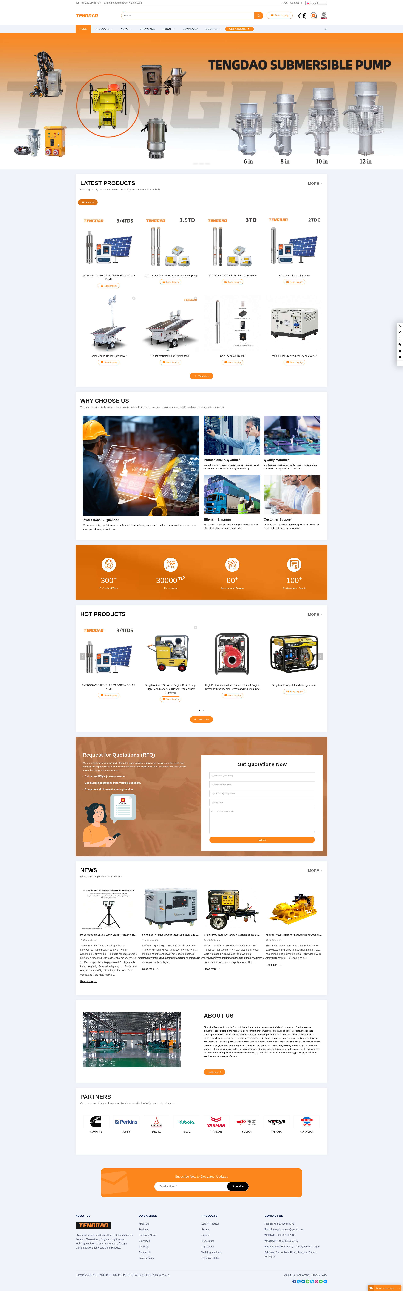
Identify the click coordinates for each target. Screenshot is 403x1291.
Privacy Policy (146, 1258)
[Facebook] (294, 1282)
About (285, 2)
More (313, 184)
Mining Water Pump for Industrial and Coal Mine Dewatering (301, 934)
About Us (144, 1223)
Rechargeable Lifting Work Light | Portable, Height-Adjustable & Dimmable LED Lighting (132, 934)
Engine (206, 1235)
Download (144, 1241)
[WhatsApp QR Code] (400, 332)
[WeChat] (321, 1282)
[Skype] (312, 1282)
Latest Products (107, 183)
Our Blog (143, 1246)
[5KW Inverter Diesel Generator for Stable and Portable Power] (170, 908)
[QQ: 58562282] (400, 351)
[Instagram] (316, 1282)
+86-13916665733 (90, 2)
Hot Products (103, 614)
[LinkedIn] (303, 1282)
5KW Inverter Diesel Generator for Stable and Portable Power (178, 934)
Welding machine (211, 1252)
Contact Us (145, 1252)
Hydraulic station (211, 1258)
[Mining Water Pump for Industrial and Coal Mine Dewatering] (294, 908)
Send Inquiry (281, 15)
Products (143, 1229)
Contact (294, 2)
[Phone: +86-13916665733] (400, 326)
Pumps (205, 1229)
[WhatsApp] (307, 1282)
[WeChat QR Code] (400, 345)
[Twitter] (299, 1282)
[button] (195, 163)
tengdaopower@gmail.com (127, 2)
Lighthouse (208, 1246)
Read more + (214, 1072)
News (88, 870)
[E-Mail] (325, 1282)
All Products (88, 202)
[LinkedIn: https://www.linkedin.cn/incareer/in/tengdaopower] (400, 338)
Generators (208, 1241)
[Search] (258, 16)
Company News (147, 1235)
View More (203, 376)
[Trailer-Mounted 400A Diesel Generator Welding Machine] (232, 908)
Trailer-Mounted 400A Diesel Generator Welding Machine (237, 934)
